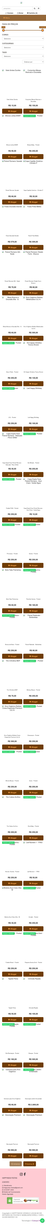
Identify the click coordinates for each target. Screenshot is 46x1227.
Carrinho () (32, 13)
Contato (10, 13)
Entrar (20, 13)
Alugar (13, 111)
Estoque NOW (37, 1220)
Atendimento (8, 1185)
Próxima (29, 1163)
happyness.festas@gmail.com (13, 1188)
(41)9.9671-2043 (9, 1190)
